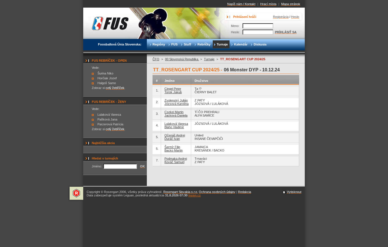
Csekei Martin (173, 112)
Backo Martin (173, 150)
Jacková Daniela (175, 115)
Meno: (235, 26)
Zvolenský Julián (176, 100)
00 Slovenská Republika (182, 59)
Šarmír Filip (172, 147)
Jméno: (97, 166)
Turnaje (209, 59)
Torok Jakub (173, 92)
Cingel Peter (172, 88)
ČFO (156, 59)
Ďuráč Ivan (172, 138)
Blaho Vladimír (174, 127)
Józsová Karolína (176, 103)
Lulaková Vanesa (176, 123)
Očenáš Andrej (174, 135)
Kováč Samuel (174, 162)
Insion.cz (194, 195)
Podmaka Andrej (175, 158)
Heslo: (235, 32)
